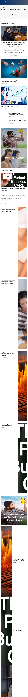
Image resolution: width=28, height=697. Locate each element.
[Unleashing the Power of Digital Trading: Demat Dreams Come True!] (14, 68)
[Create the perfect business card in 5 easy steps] (4, 121)
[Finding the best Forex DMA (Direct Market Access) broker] (14, 33)
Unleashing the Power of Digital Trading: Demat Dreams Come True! (12, 80)
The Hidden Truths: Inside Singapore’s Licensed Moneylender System (8, 281)
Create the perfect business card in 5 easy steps (8, 424)
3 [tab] (14, 14)
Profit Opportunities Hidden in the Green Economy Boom (14, 137)
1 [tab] (12, 14)
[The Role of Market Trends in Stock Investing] (14, 95)
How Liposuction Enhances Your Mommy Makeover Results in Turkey (8, 209)
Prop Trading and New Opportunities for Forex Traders (16, 113)
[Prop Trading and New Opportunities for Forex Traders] (4, 114)
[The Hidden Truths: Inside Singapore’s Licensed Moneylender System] (22, 314)
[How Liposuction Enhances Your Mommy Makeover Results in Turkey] (22, 242)
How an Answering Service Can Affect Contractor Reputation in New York (14, 158)
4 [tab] (15, 14)
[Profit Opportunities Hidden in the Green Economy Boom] (14, 510)
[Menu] (2, 2)
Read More (14, 55)
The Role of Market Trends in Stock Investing (13, 106)
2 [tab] (13, 14)
